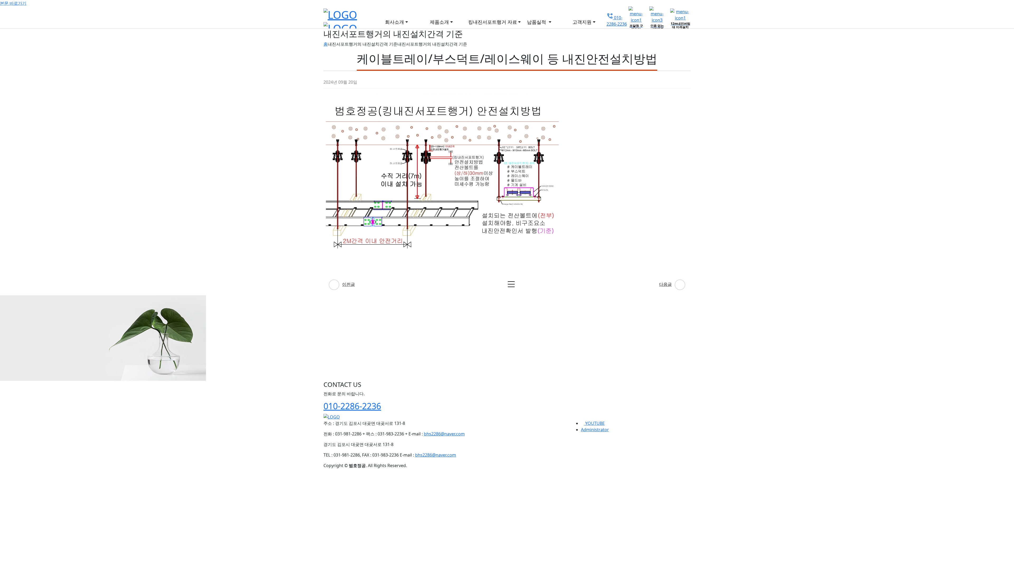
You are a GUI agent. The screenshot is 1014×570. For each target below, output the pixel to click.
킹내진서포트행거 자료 (490, 22)
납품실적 (537, 22)
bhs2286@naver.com (444, 434)
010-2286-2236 (352, 406)
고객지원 (582, 22)
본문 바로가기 (13, 3)
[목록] (511, 284)
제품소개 (439, 22)
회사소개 (394, 22)
